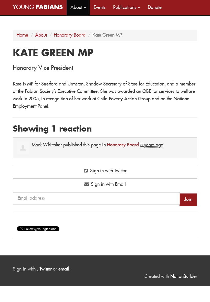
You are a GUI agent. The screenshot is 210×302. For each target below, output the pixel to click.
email (63, 269)
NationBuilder (183, 276)
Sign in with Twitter (108, 171)
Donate (155, 7)
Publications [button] (125, 7)
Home (22, 35)
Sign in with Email (108, 184)
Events (100, 7)
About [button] (76, 7)
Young (38, 7)
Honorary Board (70, 35)
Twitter (45, 269)
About (41, 35)
